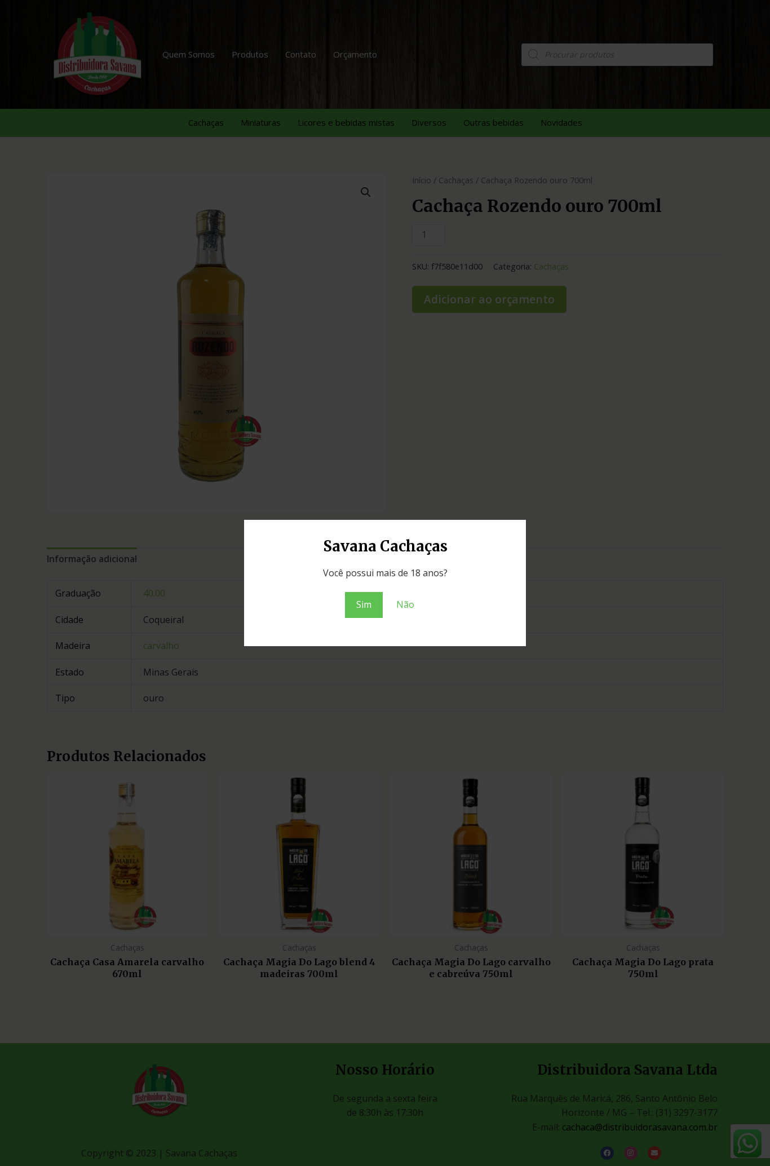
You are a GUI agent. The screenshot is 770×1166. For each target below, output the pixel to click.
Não (405, 604)
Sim (363, 604)
